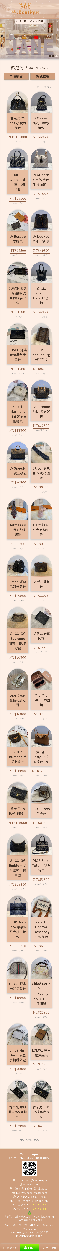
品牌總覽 (16, 76)
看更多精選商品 (29, 1140)
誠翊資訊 (43, 1232)
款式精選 (42, 76)
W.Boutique (29, 1228)
